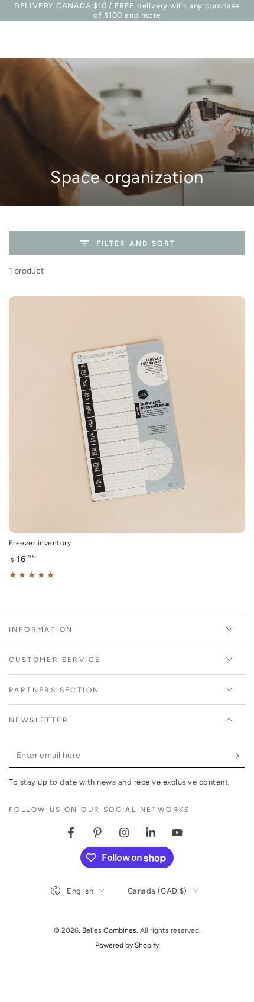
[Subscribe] (238, 756)
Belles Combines (109, 930)
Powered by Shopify (127, 945)
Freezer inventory (40, 543)
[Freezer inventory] (127, 414)
